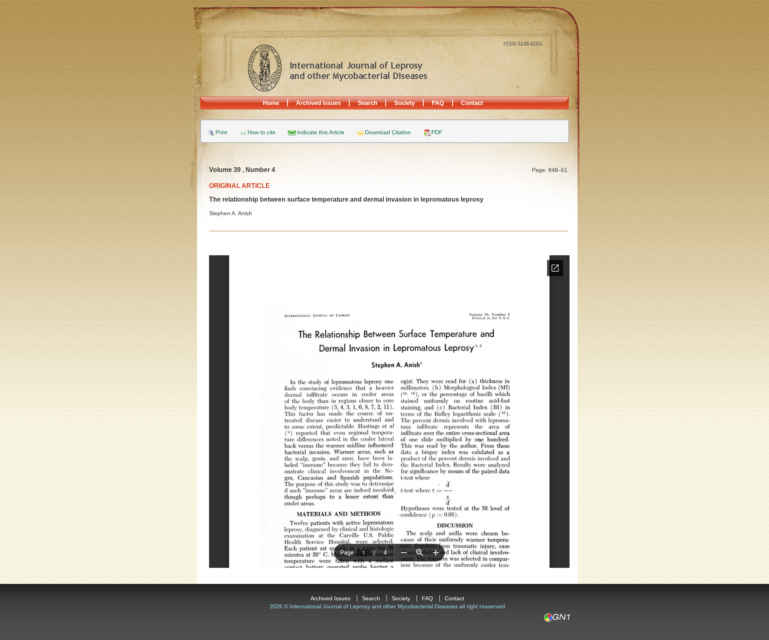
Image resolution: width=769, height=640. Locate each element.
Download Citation (388, 132)
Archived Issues (318, 102)
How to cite (262, 132)
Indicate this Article (320, 132)
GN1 (557, 617)
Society (404, 102)
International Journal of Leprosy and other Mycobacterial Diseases (337, 67)
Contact (472, 102)
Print (221, 132)
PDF (437, 132)
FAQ (438, 102)
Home (271, 102)
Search (367, 102)
